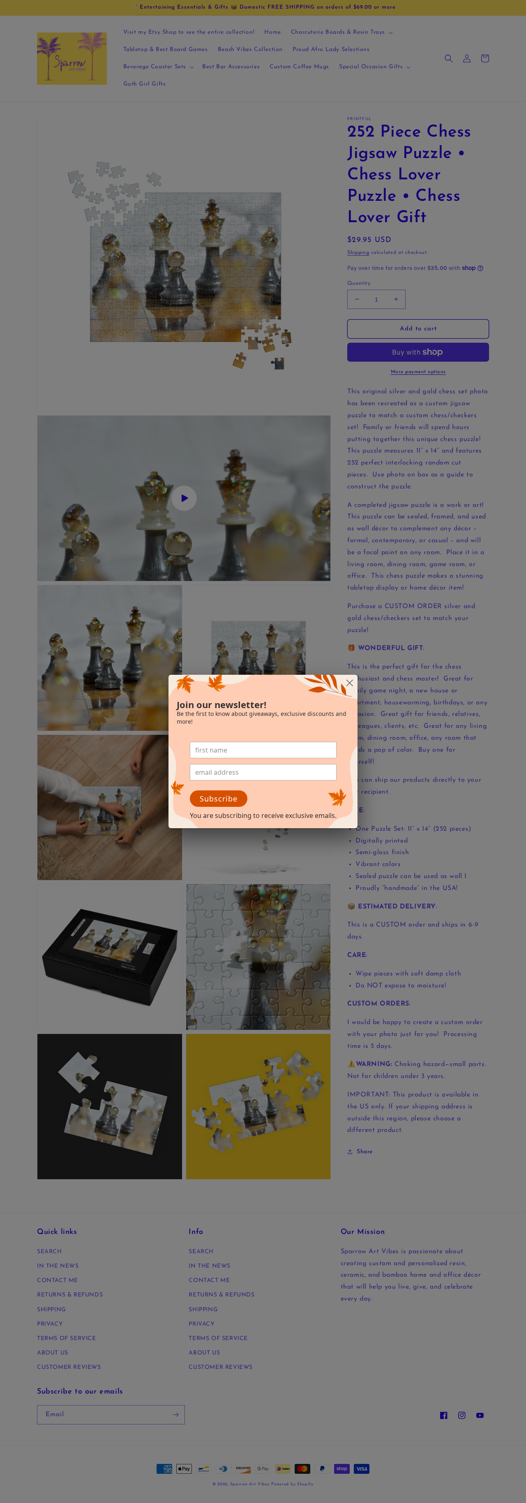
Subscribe (219, 799)
